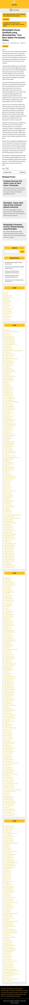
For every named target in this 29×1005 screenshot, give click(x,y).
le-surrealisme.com (9, 859)
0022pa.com (7, 876)
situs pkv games (8, 311)
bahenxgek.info (8, 347)
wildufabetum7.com (9, 567)
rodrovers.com (7, 652)
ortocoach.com (7, 511)
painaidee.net (7, 411)
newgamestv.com (8, 427)
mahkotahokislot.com (9, 451)
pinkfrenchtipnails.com (9, 425)
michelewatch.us (8, 838)
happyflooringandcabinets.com (11, 457)
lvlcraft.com (7, 648)
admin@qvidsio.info (16, 43)
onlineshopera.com (9, 611)
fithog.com (6, 919)
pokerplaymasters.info (9, 341)
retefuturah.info (8, 713)
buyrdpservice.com (9, 381)
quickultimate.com (8, 519)
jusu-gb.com (7, 333)
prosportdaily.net (8, 737)
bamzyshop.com (8, 756)
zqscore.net (7, 481)
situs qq (7, 996)
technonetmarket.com (9, 718)
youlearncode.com (8, 625)
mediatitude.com (8, 852)
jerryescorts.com (8, 436)
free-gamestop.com (9, 363)
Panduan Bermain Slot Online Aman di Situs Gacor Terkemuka (12, 183)
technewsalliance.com (9, 716)
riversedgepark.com (9, 592)
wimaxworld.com (8, 900)
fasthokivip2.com (8, 395)
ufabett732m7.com (9, 743)
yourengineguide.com (9, 770)
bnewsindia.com (8, 753)
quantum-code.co (8, 729)
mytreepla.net (7, 675)
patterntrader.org (8, 470)
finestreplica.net (8, 708)
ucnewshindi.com (8, 357)
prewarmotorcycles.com (10, 854)
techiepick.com (7, 754)
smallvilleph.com (8, 884)
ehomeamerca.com (9, 635)
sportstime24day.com (9, 420)
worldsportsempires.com (10, 476)
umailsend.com (8, 373)
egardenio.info (7, 486)
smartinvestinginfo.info (9, 715)
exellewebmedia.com (9, 361)
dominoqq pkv (9, 988)
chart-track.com (8, 895)
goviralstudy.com (8, 956)
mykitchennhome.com (9, 945)
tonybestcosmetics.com (10, 791)
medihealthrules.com (9, 764)
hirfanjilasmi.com (8, 502)
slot (7, 168)
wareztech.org (7, 368)
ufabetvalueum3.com (9, 689)
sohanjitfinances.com (9, 529)
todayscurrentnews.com (10, 538)
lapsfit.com (7, 672)
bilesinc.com (7, 880)
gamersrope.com (8, 360)
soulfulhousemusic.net (9, 531)
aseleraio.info (7, 483)
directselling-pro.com (9, 804)
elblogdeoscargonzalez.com (11, 913)
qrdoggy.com (7, 460)
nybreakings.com (8, 772)
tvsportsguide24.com (9, 443)
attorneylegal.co (8, 438)
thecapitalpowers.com (9, 535)
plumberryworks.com (9, 516)
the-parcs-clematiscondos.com (11, 331)
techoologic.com (8, 761)
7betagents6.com (8, 662)
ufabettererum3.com (9, 545)
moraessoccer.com (8, 892)
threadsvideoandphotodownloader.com (14, 350)
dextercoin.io (7, 977)
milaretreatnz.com (8, 881)
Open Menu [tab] (16, 10)
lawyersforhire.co (8, 403)
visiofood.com (7, 745)
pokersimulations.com (9, 676)
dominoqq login (18, 988)
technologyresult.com (9, 630)
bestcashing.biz (8, 903)
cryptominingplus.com (9, 398)
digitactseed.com (8, 646)
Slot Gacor (5, 19)
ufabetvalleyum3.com (9, 561)
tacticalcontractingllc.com (10, 534)
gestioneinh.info (8, 735)
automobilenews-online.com (11, 783)
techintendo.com (8, 636)
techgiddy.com (7, 352)
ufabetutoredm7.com (9, 559)
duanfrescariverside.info (10, 705)
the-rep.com (7, 870)
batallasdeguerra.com (9, 887)
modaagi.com (7, 883)
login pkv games (8, 295)
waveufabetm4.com (9, 695)
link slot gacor (7, 302)
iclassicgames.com (8, 392)
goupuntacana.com (9, 590)
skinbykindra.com (8, 796)
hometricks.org (8, 503)
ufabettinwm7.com (8, 550)
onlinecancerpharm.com (10, 452)
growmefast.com (8, 449)
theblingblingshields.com (10, 424)
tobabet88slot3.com (9, 537)
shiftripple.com (8, 524)
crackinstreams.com (9, 665)
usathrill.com (7, 766)
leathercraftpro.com (9, 505)
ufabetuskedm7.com (9, 556)
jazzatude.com (7, 875)
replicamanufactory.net (9, 678)
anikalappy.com (8, 702)
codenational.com (8, 799)
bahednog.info (7, 346)
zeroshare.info (7, 878)
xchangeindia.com (8, 777)
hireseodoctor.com (8, 670)
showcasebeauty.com (9, 860)
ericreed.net (7, 934)
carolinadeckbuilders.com (10, 865)
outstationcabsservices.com (11, 774)
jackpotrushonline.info (9, 355)
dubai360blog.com (8, 446)
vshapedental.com (8, 767)
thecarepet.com (8, 334)
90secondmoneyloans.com (10, 649)
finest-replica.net (8, 734)
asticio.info (7, 484)
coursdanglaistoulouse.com (11, 833)
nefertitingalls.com (8, 598)
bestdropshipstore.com (9, 640)
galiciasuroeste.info (9, 886)
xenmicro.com (7, 609)
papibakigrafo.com (8, 951)
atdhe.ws (6, 927)
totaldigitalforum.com (9, 786)
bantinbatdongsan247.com (10, 344)
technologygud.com (9, 462)
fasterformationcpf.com (10, 376)
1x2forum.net (7, 579)
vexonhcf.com (7, 849)
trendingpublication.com (10, 543)
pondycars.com (8, 758)
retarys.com (7, 374)
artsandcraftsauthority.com (10, 813)
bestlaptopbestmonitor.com (11, 921)
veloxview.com (7, 562)
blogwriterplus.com (9, 336)
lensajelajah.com (8, 605)
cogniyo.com (7, 499)
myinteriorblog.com (9, 751)
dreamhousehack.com (9, 780)
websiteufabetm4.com (9, 699)
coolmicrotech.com (9, 778)
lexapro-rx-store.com (9, 967)
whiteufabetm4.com (9, 700)
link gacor (6, 307)
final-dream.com (8, 732)
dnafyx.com (7, 619)
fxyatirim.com (7, 627)
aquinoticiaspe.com (9, 400)
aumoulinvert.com (8, 947)
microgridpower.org (9, 507)
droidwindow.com (8, 746)
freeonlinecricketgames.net (10, 902)
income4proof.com (9, 601)
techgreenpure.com (9, 638)
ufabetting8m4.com (9, 686)
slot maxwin (16, 992)
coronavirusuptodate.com (10, 664)
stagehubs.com (8, 577)
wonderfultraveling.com (10, 897)
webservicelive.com (9, 815)
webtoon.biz (7, 414)
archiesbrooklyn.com (9, 907)
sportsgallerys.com (8, 428)
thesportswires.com (9, 416)
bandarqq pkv (18, 994)
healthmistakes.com (9, 467)
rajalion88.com (8, 589)
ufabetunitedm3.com (9, 553)
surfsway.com (7, 643)
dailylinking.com (8, 617)
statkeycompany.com (9, 864)
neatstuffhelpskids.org (9, 891)
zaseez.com (7, 593)
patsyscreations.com (9, 600)
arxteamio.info (7, 487)
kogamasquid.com (8, 972)
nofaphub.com (7, 597)
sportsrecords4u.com (9, 683)
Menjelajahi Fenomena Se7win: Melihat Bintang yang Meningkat (13, 227)
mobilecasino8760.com (10, 937)
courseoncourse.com (9, 342)
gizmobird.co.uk (8, 830)
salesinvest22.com (8, 739)
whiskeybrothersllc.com (10, 566)
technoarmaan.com (9, 788)
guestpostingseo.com (9, 338)
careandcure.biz (8, 497)
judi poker (6, 299)
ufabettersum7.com (9, 548)
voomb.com (7, 440)
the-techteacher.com (9, 782)
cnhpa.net (6, 471)
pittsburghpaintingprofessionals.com (13, 515)
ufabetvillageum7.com (9, 692)
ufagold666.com (8, 750)
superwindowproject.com (10, 950)
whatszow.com (7, 633)
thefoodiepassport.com (9, 948)
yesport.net (7, 382)
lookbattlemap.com (9, 379)
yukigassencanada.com (9, 657)
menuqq (3, 988)
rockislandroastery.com (10, 802)
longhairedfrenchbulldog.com (11, 401)
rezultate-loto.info (8, 679)
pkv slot (6, 292)
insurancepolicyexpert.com (10, 862)
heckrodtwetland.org (9, 929)
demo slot (6, 318)
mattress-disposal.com (9, 456)
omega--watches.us (9, 840)
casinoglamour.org (8, 975)
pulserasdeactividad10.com (11, 961)
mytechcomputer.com (9, 810)
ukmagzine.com (8, 366)
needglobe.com (8, 510)
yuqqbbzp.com (7, 660)
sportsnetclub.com (8, 387)
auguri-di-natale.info (9, 836)
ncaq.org (6, 608)
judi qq (6, 294)
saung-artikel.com (8, 393)
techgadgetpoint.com (9, 441)
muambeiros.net (8, 908)
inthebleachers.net (8, 966)
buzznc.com (7, 793)
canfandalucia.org (8, 769)
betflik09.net (7, 606)
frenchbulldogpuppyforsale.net (11, 970)
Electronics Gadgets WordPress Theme (13, 1001)
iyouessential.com (8, 622)
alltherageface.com (8, 797)
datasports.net (7, 432)
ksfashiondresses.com (9, 468)
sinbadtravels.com (8, 365)
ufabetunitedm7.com (9, 554)
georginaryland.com (9, 923)
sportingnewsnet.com (9, 419)
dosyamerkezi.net (8, 857)
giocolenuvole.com (8, 621)
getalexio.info (7, 489)
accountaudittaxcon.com (10, 491)
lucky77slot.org (8, 448)
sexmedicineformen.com (10, 523)
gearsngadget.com (8, 668)
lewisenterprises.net (9, 614)
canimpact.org (7, 954)
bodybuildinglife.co (9, 459)
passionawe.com (8, 513)
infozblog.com (7, 910)
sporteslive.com (8, 422)
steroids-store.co (8, 916)
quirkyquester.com (8, 521)
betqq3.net (7, 939)
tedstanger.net (7, 719)
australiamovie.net (8, 829)
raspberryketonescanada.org (11, 762)
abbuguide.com (8, 628)
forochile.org (7, 894)
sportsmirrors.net (8, 430)
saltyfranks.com (8, 872)
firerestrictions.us (8, 905)
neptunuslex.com (8, 835)
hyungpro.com (7, 417)
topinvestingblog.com (9, 867)
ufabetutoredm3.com (9, 558)
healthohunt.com (8, 711)
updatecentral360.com (9, 478)
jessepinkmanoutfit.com (10, 371)
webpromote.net (8, 915)
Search (14, 248)
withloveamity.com (9, 624)
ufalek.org (6, 454)
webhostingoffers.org (9, 632)
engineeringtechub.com (10, 435)
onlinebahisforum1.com (10, 584)
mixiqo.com (7, 508)
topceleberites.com (8, 684)
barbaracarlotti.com (9, 962)
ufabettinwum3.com (9, 551)
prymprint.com (8, 492)
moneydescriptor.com (9, 408)
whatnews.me (7, 731)
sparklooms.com (8, 532)
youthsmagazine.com (9, 409)
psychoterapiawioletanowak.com (12, 518)
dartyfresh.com (8, 613)
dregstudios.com (8, 889)
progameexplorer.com (9, 801)
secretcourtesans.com (9, 582)
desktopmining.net (8, 964)
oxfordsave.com (8, 390)
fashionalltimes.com (9, 785)
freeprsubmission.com (9, 748)
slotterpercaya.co (8, 526)
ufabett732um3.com (9, 721)
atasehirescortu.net (9, 433)
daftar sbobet (7, 300)
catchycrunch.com (8, 595)
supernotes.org (8, 475)
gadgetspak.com (8, 667)
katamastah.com (8, 479)
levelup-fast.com (8, 673)
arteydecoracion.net (9, 918)
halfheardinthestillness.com (11, 931)
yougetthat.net (7, 385)
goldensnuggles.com (9, 377)
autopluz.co (7, 846)
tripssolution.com (8, 654)
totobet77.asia (7, 540)
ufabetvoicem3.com (9, 694)
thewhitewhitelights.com (10, 926)
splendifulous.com (8, 681)
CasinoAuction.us (8, 942)
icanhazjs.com (7, 953)
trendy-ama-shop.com (9, 742)
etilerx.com (7, 707)
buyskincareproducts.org (10, 969)
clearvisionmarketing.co (10, 727)
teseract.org (7, 740)
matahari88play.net (9, 406)
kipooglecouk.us (8, 943)
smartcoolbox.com (8, 527)
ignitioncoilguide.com (9, 809)
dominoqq (12, 990)
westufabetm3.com (9, 564)
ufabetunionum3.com (9, 687)
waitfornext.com (8, 726)
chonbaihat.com (8, 911)
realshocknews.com (9, 464)
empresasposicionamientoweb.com (12, 790)
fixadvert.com (7, 844)
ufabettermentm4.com (9, 546)
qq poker (3, 994)
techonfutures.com (8, 759)
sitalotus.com (7, 473)
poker (21, 992)
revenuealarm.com (8, 805)
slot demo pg (7, 310)
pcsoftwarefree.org (8, 616)
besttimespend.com (9, 495)
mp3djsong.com (8, 832)
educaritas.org (7, 603)
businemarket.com (8, 405)
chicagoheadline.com (9, 585)
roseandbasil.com (8, 924)
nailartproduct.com (9, 644)
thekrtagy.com (7, 775)
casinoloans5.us (8, 940)
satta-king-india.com (9, 656)
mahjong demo (8, 305)
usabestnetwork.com (9, 369)
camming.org (7, 587)
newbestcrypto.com (9, 389)
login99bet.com (8, 581)
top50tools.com (8, 868)
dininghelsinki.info (8, 703)
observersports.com (9, 397)
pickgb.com (7, 465)
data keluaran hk (8, 297)
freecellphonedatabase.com (11, 358)
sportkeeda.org (8, 494)
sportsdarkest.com (8, 413)
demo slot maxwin (8, 308)
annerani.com (7, 873)
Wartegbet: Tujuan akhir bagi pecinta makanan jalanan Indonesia (13, 205)
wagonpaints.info (8, 724)
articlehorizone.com (9, 659)
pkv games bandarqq (15, 996)
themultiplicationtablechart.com (12, 974)
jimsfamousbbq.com (9, 825)
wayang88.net (7, 697)
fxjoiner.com (7, 794)
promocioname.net (9, 899)
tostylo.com (7, 384)
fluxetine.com (7, 935)
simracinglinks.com (9, 856)
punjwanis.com (8, 330)
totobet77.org (7, 542)
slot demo (6, 303)
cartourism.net (7, 958)
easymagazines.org (8, 500)
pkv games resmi (8, 313)
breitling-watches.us (9, 841)
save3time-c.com (8, 848)
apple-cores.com (8, 959)
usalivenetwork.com (9, 353)
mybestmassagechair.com (10, 932)
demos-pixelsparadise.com (10, 851)
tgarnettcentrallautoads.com (11, 843)
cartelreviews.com (8, 641)
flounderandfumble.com (10, 710)
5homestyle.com (8, 980)
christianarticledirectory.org (11, 978)
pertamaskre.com (8, 349)
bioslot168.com (8, 812)
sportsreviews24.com (9, 444)
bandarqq (6, 315)
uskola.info (7, 723)
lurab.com (6, 807)
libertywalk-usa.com (9, 827)
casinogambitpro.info (9, 339)
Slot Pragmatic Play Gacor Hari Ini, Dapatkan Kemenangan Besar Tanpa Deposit (14, 15)
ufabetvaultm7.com (9, 691)
